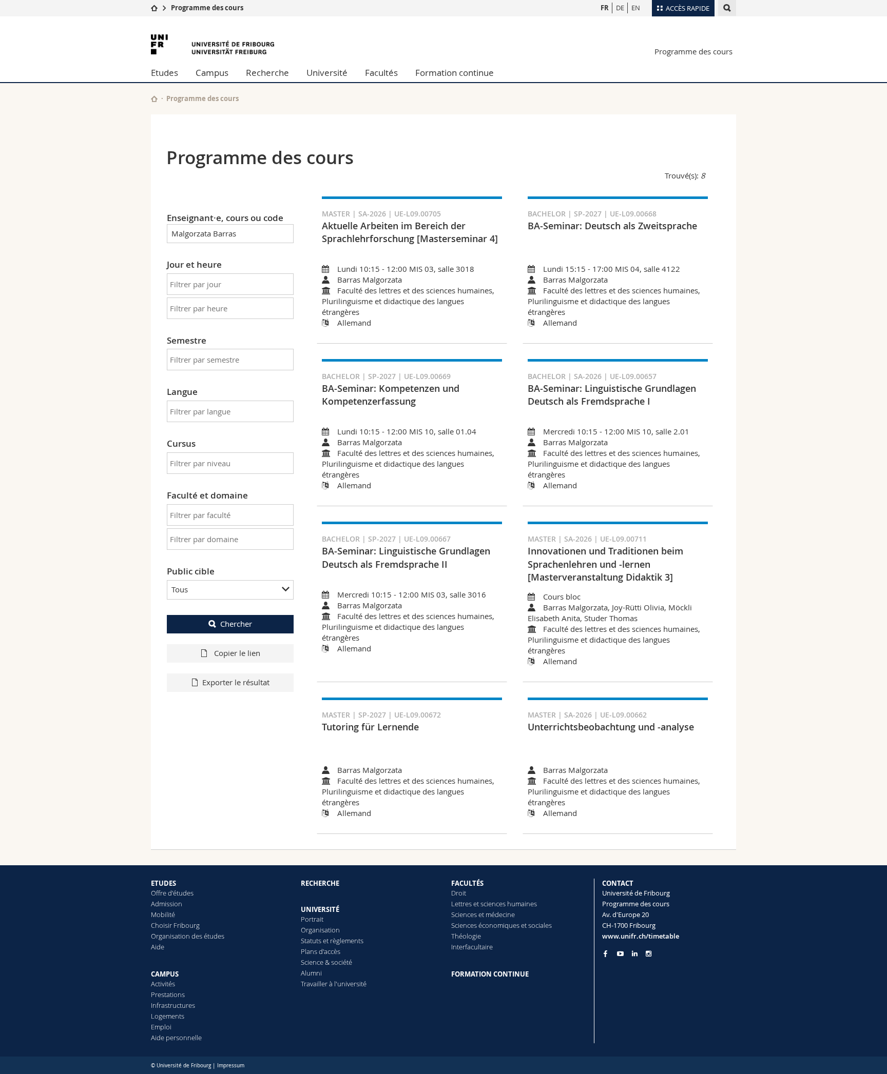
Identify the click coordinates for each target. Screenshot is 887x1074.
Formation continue (454, 72)
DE (620, 7)
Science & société (326, 962)
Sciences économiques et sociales (501, 925)
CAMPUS (165, 974)
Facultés (381, 72)
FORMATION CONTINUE (490, 974)
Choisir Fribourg (175, 925)
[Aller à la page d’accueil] (154, 7)
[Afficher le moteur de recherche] (727, 8)
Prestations (168, 994)
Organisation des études (187, 936)
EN (635, 7)
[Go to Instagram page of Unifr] (648, 953)
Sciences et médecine (483, 914)
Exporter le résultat (235, 682)
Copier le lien (236, 653)
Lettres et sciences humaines (494, 903)
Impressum (230, 1065)
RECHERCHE (320, 883)
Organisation (320, 929)
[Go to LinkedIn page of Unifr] (635, 953)
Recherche (267, 72)
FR (605, 7)
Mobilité (163, 914)
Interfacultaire (472, 946)
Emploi (161, 1026)
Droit (458, 893)
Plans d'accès (320, 951)
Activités (163, 983)
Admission (166, 903)
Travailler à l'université (334, 983)
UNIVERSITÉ (320, 909)
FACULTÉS (467, 883)
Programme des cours (207, 7)
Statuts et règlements (332, 940)
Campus (212, 72)
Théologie (466, 936)
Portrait (312, 919)
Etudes (164, 72)
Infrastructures (173, 1005)
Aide (157, 946)
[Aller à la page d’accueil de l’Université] (212, 44)
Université (327, 72)
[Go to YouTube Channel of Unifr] (620, 953)
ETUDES (163, 883)
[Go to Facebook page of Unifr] (605, 953)
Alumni (311, 973)
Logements (167, 1016)
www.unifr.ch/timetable (640, 936)
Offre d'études (172, 893)
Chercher (236, 624)
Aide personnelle (176, 1037)
